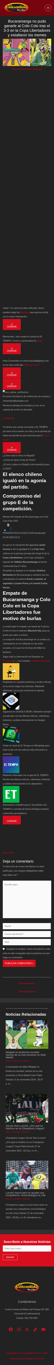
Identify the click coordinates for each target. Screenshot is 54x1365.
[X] (27, 1329)
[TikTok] (35, 1329)
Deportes (37, 69)
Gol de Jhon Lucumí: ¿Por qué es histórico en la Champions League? (25, 1127)
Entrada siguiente (27, 991)
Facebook (8, 661)
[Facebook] (11, 1329)
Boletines (24, 312)
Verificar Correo (32, 365)
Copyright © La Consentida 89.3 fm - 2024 (27, 1353)
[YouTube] (43, 1329)
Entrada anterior (27, 983)
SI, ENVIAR (8, 418)
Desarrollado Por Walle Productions (27, 1358)
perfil (39, 340)
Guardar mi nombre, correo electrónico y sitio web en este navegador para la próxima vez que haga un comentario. (26, 953)
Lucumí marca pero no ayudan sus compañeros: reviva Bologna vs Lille (26, 1194)
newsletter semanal (39, 661)
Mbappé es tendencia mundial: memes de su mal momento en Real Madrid (26, 1055)
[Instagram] (19, 1329)
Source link (8, 852)
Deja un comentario (21, 69)
